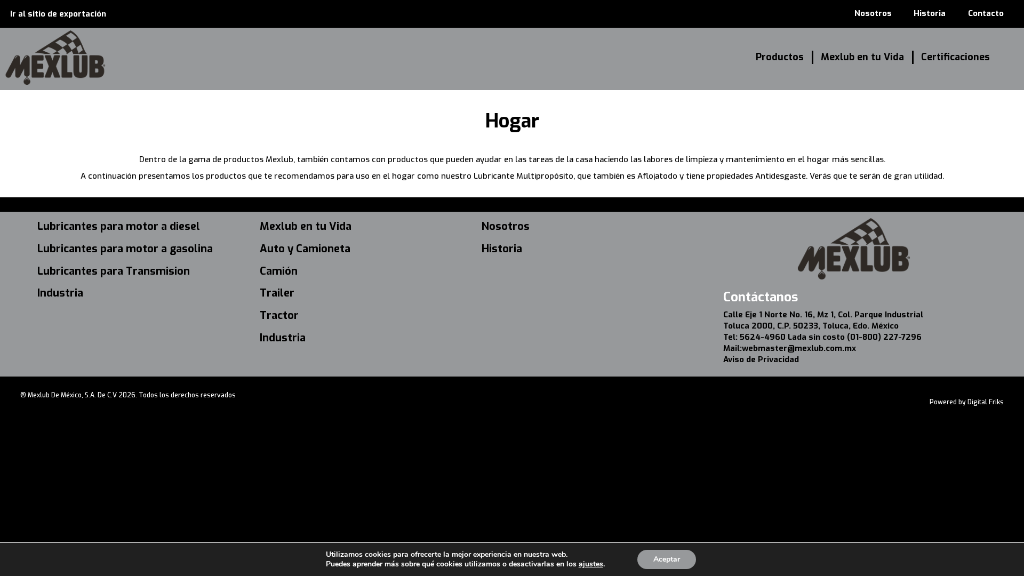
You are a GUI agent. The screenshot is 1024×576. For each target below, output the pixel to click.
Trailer (277, 293)
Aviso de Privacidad (761, 359)
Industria (60, 293)
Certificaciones (955, 57)
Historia (930, 13)
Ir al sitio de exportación (58, 14)
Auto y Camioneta (305, 249)
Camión (279, 271)
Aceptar (666, 559)
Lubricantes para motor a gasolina (125, 249)
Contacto (986, 13)
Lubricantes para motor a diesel (118, 226)
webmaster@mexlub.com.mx (799, 348)
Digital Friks (985, 402)
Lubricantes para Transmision (113, 271)
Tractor (279, 315)
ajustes (591, 564)
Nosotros (873, 13)
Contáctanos (760, 297)
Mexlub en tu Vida (862, 57)
